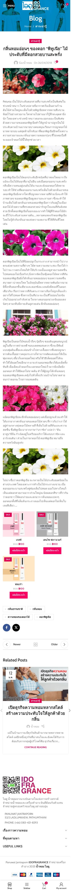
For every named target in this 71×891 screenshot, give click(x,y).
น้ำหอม (35, 726)
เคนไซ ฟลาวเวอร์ (52, 539)
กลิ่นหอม (37, 609)
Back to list (35, 644)
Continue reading (35, 747)
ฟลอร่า (18, 584)
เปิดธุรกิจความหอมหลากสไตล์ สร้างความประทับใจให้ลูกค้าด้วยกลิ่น (35, 713)
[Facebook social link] (6, 627)
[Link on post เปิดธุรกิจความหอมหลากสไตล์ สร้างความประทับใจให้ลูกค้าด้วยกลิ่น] (35, 684)
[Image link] (27, 784)
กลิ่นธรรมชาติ (15, 609)
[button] (19, 550)
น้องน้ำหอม (25, 62)
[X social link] (16, 627)
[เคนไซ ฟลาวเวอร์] (52, 524)
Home (27, 26)
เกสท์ (18, 539)
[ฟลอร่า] (19, 568)
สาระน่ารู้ (41, 26)
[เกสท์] (19, 524)
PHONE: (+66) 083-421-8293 (21, 822)
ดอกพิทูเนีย (45, 617)
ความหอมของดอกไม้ (19, 617)
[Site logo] (35, 5)
